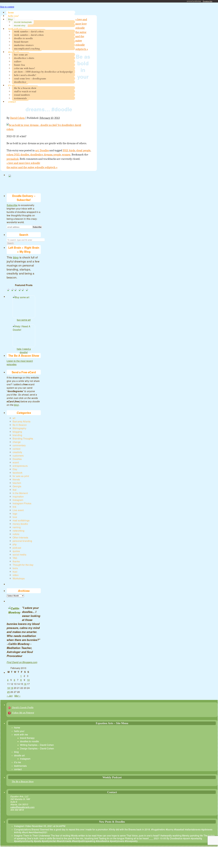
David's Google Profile (23, 707)
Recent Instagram (23, 22)
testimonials (20, 98)
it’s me (11, 85)
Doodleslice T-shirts (24, 58)
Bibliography (19, 428)
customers (18, 455)
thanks (16, 561)
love (15, 517)
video (16, 575)
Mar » (17, 695)
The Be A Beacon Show (25, 88)
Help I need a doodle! (25, 75)
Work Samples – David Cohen (29, 31)
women (66, 154)
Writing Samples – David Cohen (37, 745)
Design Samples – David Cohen (37, 748)
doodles (24, 154)
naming (17, 527)
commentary (19, 445)
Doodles (44, 150)
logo (15, 513)
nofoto (16, 534)
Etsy (15, 469)
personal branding (22, 541)
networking (18, 530)
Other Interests (20, 537)
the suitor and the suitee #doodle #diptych (81, 41)
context (16, 448)
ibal (15, 489)
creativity (17, 452)
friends (16, 479)
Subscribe (12, 205)
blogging (17, 431)
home (11, 12)
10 (28, 680)
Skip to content (7, 6)
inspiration (18, 496)
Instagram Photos (22, 503)
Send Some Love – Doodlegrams (30, 78)
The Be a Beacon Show (23, 781)
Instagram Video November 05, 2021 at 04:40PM (39, 826)
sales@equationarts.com (22, 807)
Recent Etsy (20, 25)
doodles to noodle (23, 38)
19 (11, 688)
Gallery (18, 61)
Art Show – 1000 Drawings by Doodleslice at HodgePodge (43, 71)
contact (12, 101)
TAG (15, 558)
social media (19, 554)
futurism (17, 483)
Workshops (19, 578)
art (37, 150)
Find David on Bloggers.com (22, 662)
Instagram (18, 500)
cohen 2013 (13, 154)
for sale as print (21, 476)
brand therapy (21, 41)
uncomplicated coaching (27, 48)
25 (8, 692)
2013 (65, 150)
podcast (17, 547)
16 (25, 684)
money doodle (20, 523)
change (17, 442)
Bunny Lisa (19, 64)
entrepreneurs (20, 465)
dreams (48, 154)
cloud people (83, 150)
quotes (16, 551)
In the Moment (20, 493)
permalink (13, 159)
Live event (18, 510)
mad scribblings (21, 520)
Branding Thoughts (23, 438)
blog (10, 19)
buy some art (21, 54)
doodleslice (20, 82)
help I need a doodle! (24, 349)
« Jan (10, 695)
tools (15, 568)
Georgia (17, 486)
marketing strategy (24, 45)
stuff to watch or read (25, 91)
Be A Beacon (20, 425)
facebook (17, 472)
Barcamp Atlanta (21, 421)
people (57, 154)
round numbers (22, 94)
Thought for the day (23, 564)
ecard (16, 462)
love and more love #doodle (81, 24)
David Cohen (17, 118)
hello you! (13, 16)
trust (15, 571)
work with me (15, 28)
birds (72, 150)
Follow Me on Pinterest (23, 712)
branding (17, 435)
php (15, 544)
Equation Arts (207, 1)
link (14, 506)
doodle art (13, 52)
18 (8, 688)
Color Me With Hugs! (24, 68)
